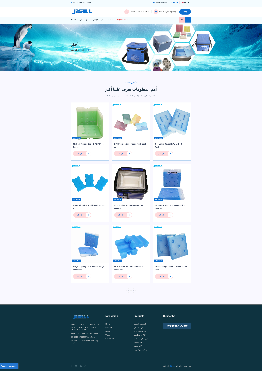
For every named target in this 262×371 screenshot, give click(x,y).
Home (73, 19)
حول (80, 19)
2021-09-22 (76, 138)
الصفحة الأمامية (78, 50)
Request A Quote (123, 19)
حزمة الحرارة (138, 328)
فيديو (102, 19)
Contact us (109, 339)
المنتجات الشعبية (140, 324)
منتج (87, 19)
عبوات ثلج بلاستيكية (141, 339)
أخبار (89, 50)
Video (107, 335)
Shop (185, 12)
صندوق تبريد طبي (140, 331)
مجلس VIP (138, 346)
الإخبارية (95, 19)
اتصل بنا (110, 19)
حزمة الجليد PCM (140, 335)
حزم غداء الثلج (139, 342)
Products (108, 328)
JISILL (172, 366)
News (107, 331)
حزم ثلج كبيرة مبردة (141, 350)
